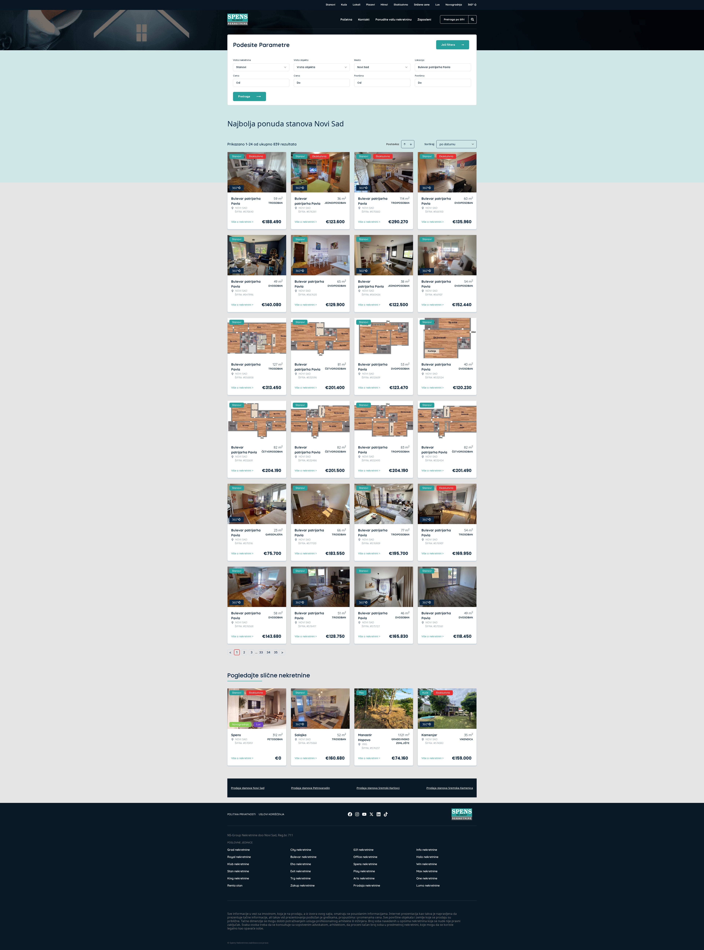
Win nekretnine (426, 864)
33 (261, 652)
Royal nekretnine (239, 857)
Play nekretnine (364, 871)
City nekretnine (300, 849)
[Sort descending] (411, 144)
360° (471, 4)
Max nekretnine (426, 871)
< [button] (230, 652)
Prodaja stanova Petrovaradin (310, 788)
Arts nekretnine (364, 878)
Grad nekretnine (238, 849)
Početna (346, 19)
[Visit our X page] (371, 814)
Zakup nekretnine (302, 885)
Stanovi (330, 4)
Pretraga (244, 96)
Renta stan (234, 885)
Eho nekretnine (300, 864)
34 (268, 652)
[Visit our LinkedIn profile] (378, 814)
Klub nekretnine (238, 864)
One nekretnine (426, 878)
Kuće (344, 4)
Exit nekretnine (300, 871)
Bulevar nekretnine (303, 857)
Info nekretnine (426, 849)
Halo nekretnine (427, 857)
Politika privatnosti (241, 814)
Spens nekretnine (365, 864)
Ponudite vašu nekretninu (393, 19)
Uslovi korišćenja (271, 814)
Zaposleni (424, 19)
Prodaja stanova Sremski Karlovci (378, 788)
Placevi (370, 4)
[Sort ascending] (404, 144)
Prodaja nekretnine (366, 885)
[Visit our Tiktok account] (386, 814)
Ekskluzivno (401, 4)
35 (276, 652)
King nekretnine (238, 878)
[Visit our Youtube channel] (364, 814)
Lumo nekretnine (428, 885)
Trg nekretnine (300, 878)
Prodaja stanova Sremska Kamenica (449, 788)
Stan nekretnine (238, 871)
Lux (437, 4)
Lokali (356, 4)
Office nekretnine (365, 857)
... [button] (256, 652)
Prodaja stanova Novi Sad (247, 788)
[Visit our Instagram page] (357, 814)
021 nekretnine (363, 849)
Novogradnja (453, 4)
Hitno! (384, 4)
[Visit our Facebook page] (350, 814)
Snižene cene (422, 4)
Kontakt (364, 19)
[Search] (472, 19)
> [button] (282, 652)
